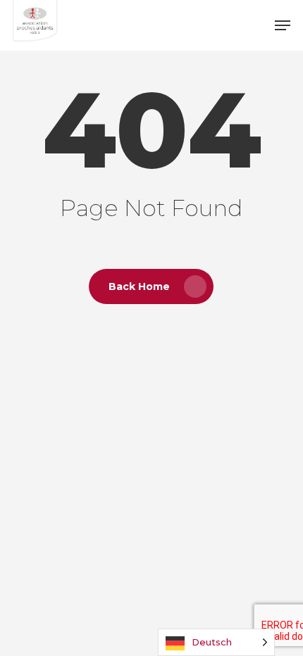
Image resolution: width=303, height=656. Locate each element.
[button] (282, 25)
